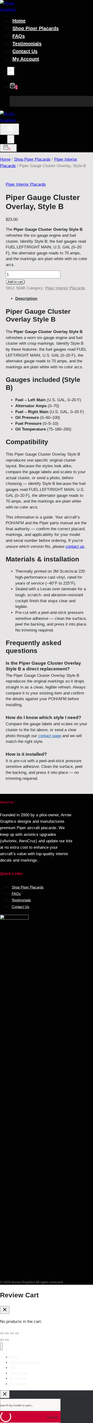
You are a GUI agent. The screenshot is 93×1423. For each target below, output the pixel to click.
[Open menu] (9, 129)
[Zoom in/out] (2, 1333)
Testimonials (26, 43)
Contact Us (24, 51)
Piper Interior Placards (26, 184)
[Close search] (5, 1394)
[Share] (12, 1333)
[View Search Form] (10, 71)
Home (19, 20)
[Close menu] (1, 1346)
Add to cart (15, 282)
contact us (75, 546)
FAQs (18, 36)
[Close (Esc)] (17, 1333)
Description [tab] (26, 298)
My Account (25, 59)
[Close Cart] (5, 1310)
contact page (49, 736)
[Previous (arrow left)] (2, 1340)
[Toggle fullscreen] (7, 1333)
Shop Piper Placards (35, 28)
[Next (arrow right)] (7, 1340)
